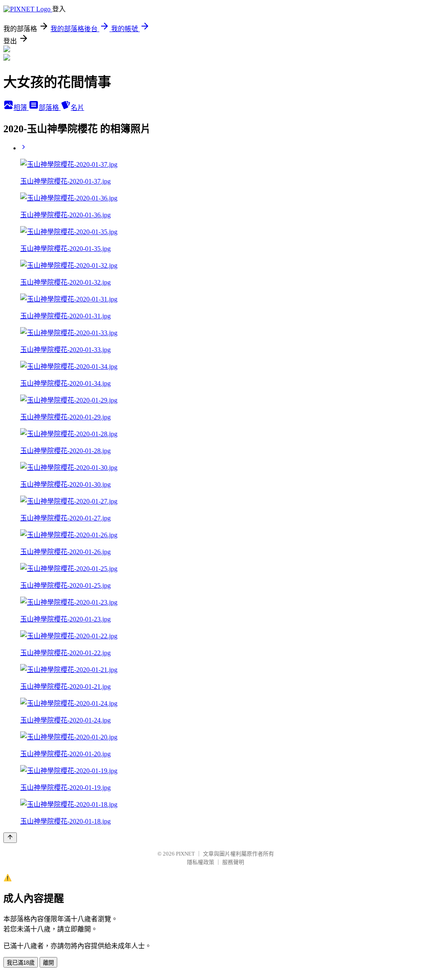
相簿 (21, 107)
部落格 (50, 107)
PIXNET (185, 854)
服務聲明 (233, 862)
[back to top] (10, 837)
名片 (77, 107)
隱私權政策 (200, 862)
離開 (48, 963)
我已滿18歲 (21, 963)
